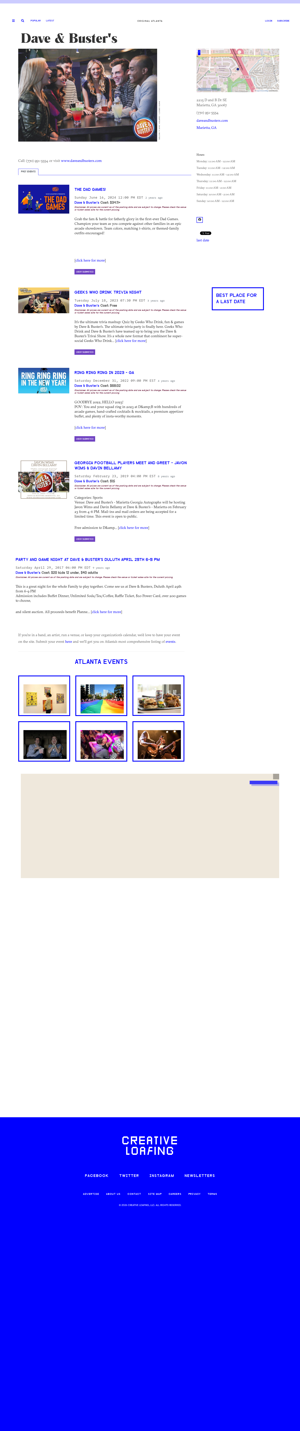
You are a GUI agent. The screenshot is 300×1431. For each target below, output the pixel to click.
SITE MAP (155, 1194)
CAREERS (175, 1194)
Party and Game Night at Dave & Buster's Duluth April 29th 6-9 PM (88, 560)
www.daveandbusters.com (81, 160)
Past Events (28, 172)
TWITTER (129, 1176)
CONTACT (134, 1194)
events (170, 641)
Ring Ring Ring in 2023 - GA (104, 373)
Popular (36, 21)
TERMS (212, 1194)
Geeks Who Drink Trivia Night (108, 293)
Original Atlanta (150, 21)
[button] (276, 776)
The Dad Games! (90, 190)
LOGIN (268, 21)
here (68, 641)
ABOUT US (113, 1194)
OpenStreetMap (262, 91)
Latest (50, 21)
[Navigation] (12, 20)
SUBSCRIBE (283, 21)
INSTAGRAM (161, 1176)
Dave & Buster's (86, 203)
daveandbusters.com (212, 120)
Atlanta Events (101, 662)
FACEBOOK (97, 1176)
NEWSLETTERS (200, 1176)
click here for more (90, 260)
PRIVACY (194, 1194)
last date (203, 240)
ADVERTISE (91, 1194)
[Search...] (22, 20)
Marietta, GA (207, 127)
